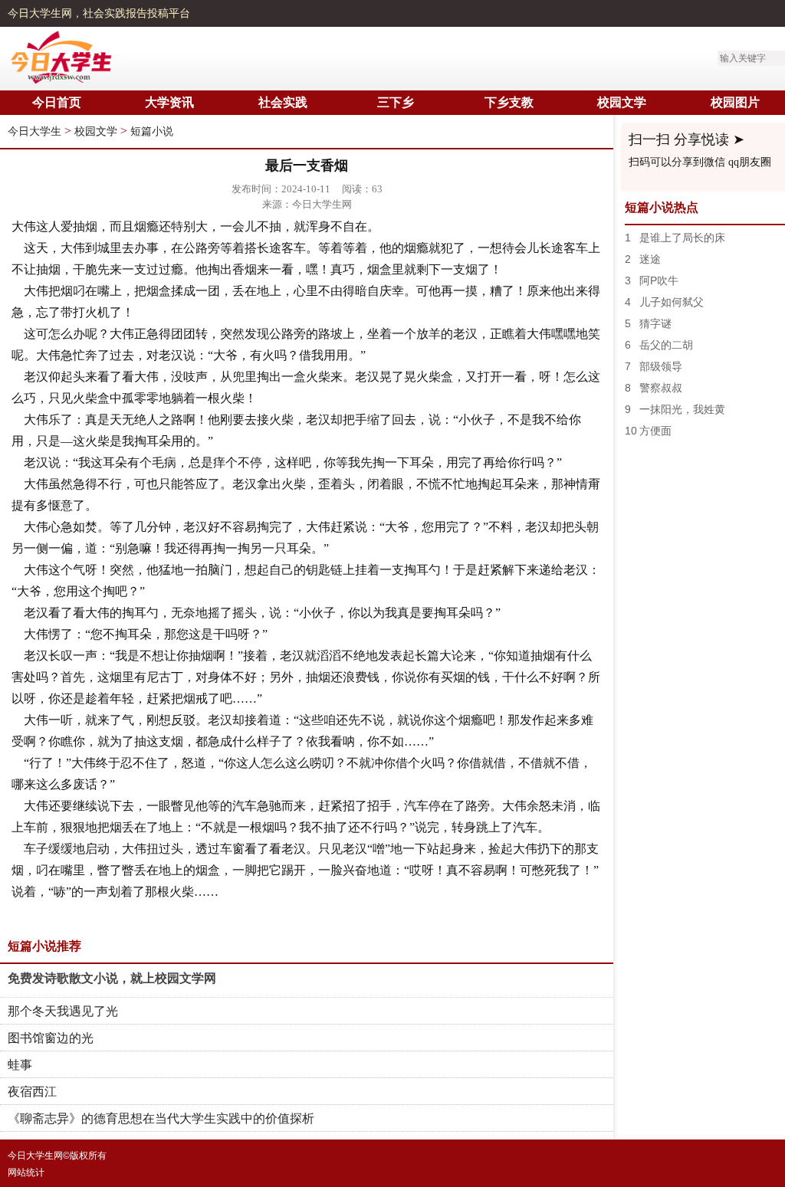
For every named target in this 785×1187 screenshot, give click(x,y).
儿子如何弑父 (671, 302)
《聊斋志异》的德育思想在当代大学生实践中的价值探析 (161, 1118)
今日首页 (56, 102)
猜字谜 (655, 323)
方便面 (655, 431)
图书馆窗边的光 (51, 1037)
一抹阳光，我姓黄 (682, 409)
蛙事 (20, 1064)
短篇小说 (151, 131)
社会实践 (282, 102)
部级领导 (660, 366)
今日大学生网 (40, 13)
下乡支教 (509, 102)
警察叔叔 (660, 388)
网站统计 (26, 1172)
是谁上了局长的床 (682, 237)
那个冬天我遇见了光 (63, 1011)
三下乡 (395, 102)
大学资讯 (169, 102)
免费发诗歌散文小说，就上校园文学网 (112, 978)
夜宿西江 (32, 1091)
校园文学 (621, 102)
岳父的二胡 (666, 345)
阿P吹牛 (658, 280)
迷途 (650, 259)
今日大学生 (34, 131)
